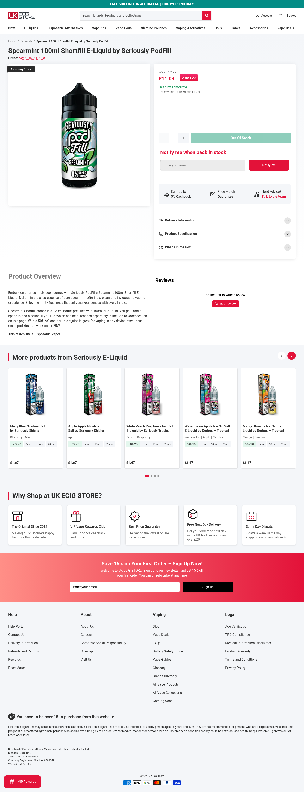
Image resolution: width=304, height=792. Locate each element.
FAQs (156, 643)
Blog (156, 626)
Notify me (269, 165)
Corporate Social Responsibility (103, 643)
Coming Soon (163, 701)
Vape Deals (161, 635)
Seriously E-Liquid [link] (32, 58)
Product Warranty (238, 651)
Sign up (208, 587)
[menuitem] (12, 28)
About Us (87, 626)
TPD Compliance (237, 635)
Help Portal (16, 626)
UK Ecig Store (156, 776)
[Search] (206, 15)
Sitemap (87, 651)
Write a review (225, 304)
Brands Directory (165, 676)
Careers (86, 635)
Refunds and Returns (23, 651)
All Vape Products (166, 684)
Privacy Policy (235, 668)
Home (12, 41)
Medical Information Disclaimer (248, 643)
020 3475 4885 (29, 756)
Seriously (26, 41)
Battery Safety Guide (168, 651)
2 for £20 (189, 78)
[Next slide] (291, 356)
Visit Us (86, 660)
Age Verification (236, 626)
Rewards (14, 660)
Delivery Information (23, 643)
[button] (147, 476)
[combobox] (136, 15)
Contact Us (16, 635)
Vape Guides (162, 660)
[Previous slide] (282, 356)
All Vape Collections (167, 693)
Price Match (17, 668)
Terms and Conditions (241, 660)
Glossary (159, 668)
